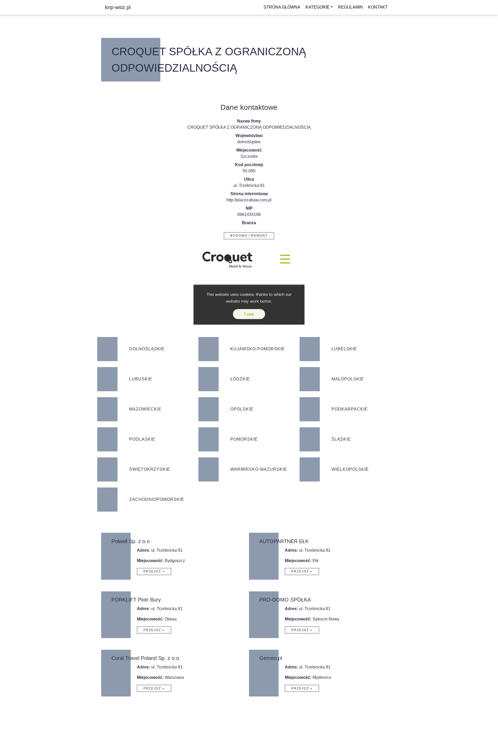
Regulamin (350, 7)
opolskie (241, 409)
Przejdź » (154, 571)
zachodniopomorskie (156, 499)
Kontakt (378, 7)
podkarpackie (349, 409)
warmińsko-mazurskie (258, 469)
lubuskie (140, 379)
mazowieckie (145, 409)
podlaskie (142, 439)
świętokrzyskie (149, 469)
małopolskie (347, 379)
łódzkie (240, 379)
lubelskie (344, 349)
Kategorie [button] (318, 7)
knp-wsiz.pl (117, 7)
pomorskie (244, 439)
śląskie (341, 439)
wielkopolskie (350, 469)
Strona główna (282, 7)
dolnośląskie (249, 142)
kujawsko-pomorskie (257, 349)
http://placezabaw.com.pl (249, 200)
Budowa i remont (249, 235)
